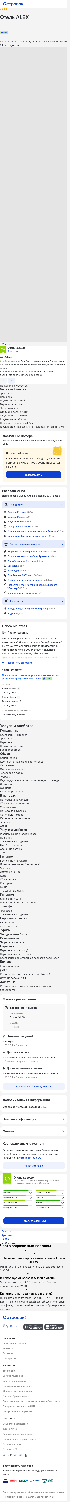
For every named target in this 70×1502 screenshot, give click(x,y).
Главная (6, 1231)
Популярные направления (17, 1385)
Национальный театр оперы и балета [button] (28, 551)
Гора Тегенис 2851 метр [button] (20, 575)
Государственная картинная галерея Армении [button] (32, 531)
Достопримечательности (25, 544)
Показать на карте (55, 41)
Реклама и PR (10, 1449)
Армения (7, 1235)
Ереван (6, 1239)
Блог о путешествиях (14, 1380)
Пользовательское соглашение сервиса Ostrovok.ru (31, 1401)
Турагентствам (11, 1428)
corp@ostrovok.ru (30, 1157)
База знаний (9, 1370)
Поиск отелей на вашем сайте (19, 1438)
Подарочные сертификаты (17, 1411)
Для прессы (9, 1358)
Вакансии (8, 1353)
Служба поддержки (13, 1375)
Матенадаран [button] (14, 570)
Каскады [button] (12, 565)
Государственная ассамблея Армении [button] (28, 556)
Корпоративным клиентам (17, 1433)
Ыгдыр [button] (11, 613)
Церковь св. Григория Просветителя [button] (27, 535)
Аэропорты (16, 601)
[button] (33, 68)
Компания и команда (14, 1343)
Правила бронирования (16, 1396)
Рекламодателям (12, 1444)
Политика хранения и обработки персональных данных (33, 1492)
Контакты (8, 1348)
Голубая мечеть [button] (15, 521)
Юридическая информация (17, 1391)
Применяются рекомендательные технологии (28, 1496)
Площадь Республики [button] (19, 526)
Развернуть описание (19, 662)
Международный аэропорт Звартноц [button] (27, 608)
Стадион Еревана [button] (16, 512)
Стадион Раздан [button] (16, 516)
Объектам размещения (15, 1423)
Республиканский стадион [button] (21, 561)
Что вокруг (16, 504)
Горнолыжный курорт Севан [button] (22, 593)
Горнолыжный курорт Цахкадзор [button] (25, 580)
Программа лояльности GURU (19, 1406)
